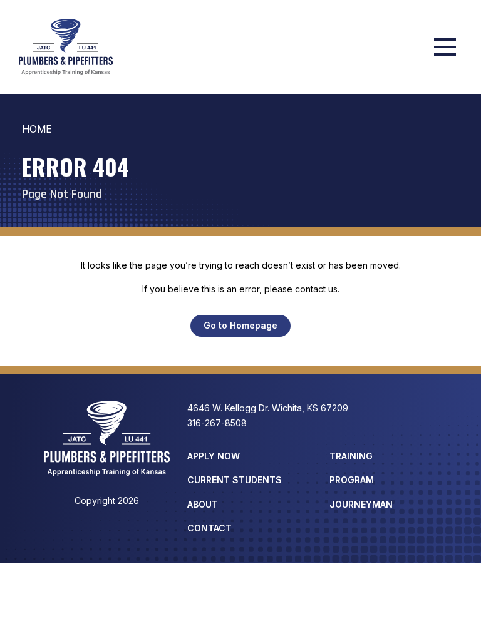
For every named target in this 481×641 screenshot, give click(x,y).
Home (37, 129)
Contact (209, 528)
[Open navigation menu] (445, 47)
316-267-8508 (217, 423)
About (202, 504)
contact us (316, 289)
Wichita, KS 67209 (267, 408)
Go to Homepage (240, 325)
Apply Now (213, 456)
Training (351, 456)
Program (351, 479)
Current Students (234, 479)
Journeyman (361, 504)
